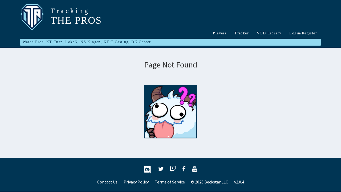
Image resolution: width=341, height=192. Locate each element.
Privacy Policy (136, 182)
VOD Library (269, 33)
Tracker (241, 33)
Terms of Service (170, 182)
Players (219, 33)
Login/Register (303, 33)
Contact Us (107, 182)
